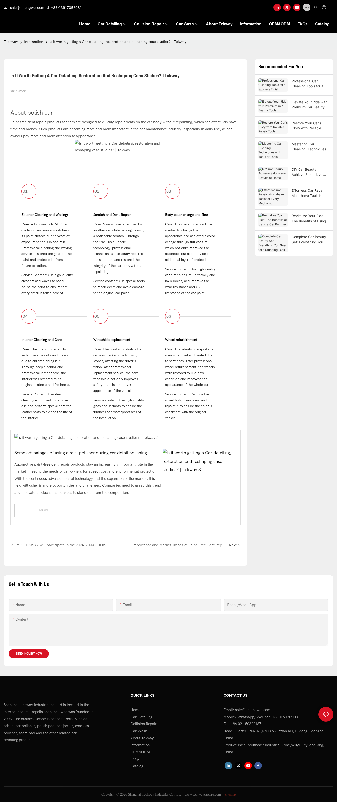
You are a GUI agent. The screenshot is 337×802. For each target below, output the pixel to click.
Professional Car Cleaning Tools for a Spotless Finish (307, 84)
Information (33, 42)
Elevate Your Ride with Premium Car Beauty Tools (309, 105)
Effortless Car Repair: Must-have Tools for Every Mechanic (309, 193)
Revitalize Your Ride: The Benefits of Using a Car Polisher (310, 219)
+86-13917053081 (66, 7)
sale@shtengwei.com (27, 7)
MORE (44, 510)
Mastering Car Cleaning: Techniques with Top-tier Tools (309, 147)
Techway (11, 42)
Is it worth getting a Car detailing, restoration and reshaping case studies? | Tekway (118, 42)
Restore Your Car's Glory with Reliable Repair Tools (306, 126)
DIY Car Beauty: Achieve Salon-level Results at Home (307, 172)
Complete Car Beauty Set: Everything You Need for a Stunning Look (309, 240)
